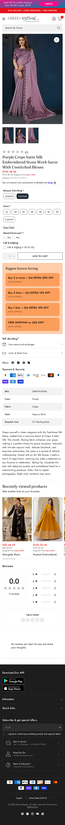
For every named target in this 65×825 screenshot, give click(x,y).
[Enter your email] (59, 727)
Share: (5, 363)
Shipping (5, 177)
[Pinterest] (42, 813)
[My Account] (54, 19)
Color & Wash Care (18, 353)
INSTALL (49, 3)
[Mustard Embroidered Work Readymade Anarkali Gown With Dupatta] (48, 519)
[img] (13, 152)
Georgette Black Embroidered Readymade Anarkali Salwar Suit (16, 554)
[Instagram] (32, 813)
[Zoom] (56, 40)
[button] (45, 574)
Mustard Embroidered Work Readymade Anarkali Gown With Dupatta (47, 554)
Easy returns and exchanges (21, 344)
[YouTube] (37, 813)
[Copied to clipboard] (29, 363)
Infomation (8, 699)
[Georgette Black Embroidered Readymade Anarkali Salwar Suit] (17, 519)
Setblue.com (32, 806)
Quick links (8, 708)
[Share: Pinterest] (24, 363)
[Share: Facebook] (13, 363)
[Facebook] (22, 813)
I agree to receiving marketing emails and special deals (34, 734)
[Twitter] (27, 813)
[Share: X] (18, 363)
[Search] (59, 27)
